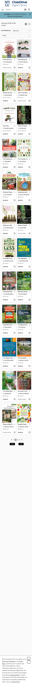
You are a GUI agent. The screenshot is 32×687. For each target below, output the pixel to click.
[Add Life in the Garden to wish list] (29, 101)
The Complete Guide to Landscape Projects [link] (23, 358)
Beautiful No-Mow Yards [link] (23, 292)
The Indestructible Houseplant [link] (8, 159)
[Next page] (22, 440)
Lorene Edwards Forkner (9, 294)
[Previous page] (11, 440)
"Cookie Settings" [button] (14, 675)
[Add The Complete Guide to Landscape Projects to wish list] (29, 366)
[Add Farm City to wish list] (14, 134)
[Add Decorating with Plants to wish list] (29, 68)
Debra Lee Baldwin (24, 393)
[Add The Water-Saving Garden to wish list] (29, 333)
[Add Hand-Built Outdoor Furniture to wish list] (14, 333)
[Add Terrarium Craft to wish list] (14, 233)
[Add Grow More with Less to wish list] (14, 267)
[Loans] (25, 10)
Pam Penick (22, 327)
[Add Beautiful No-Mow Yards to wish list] (29, 300)
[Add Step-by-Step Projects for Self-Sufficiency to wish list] (14, 432)
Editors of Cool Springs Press (24, 360)
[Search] (2, 9)
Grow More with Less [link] (8, 258)
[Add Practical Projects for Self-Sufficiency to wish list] (14, 200)
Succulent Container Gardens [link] (23, 391)
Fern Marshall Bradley (9, 360)
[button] (26, 25)
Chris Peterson (8, 194)
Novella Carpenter (9, 128)
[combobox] (12, 10)
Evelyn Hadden (23, 294)
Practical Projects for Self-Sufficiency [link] (8, 192)
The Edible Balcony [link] (8, 391)
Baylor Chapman (23, 62)
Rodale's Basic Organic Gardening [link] (23, 424)
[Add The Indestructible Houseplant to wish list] (14, 167)
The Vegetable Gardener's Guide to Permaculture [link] (23, 258)
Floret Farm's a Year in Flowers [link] (8, 59)
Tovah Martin (8, 161)
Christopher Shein (23, 261)
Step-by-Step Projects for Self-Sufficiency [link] (8, 424)
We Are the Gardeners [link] (8, 93)
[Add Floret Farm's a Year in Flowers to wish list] (14, 68)
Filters (4, 35)
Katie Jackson (8, 327)
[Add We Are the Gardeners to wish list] (14, 101)
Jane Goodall (22, 128)
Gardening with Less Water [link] (23, 192)
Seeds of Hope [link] (22, 126)
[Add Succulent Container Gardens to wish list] (29, 399)
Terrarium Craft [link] (7, 225)
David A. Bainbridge (24, 194)
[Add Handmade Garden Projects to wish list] (14, 300)
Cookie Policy (15, 682)
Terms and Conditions (9, 661)
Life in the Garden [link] (23, 93)
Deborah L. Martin (23, 426)
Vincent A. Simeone (9, 261)
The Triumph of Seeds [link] (23, 159)
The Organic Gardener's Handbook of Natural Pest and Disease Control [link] (8, 358)
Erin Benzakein (8, 62)
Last (21, 444)
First (12, 444)
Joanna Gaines (8, 95)
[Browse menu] (29, 9)
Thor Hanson (22, 161)
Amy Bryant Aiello (9, 227)
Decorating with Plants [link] (23, 59)
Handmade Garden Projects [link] (8, 292)
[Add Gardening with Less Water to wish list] (29, 200)
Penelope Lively (23, 95)
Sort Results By (5, 30)
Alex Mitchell (8, 393)
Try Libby (7, 14)
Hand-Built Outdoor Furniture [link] (8, 325)
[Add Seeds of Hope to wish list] (29, 134)
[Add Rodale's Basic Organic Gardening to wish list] (29, 432)
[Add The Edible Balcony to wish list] (14, 399)
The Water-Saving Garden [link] (23, 325)
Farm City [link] (6, 126)
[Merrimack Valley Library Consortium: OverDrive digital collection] (16, 4)
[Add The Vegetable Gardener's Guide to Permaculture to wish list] (29, 267)
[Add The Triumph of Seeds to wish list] (29, 167)
